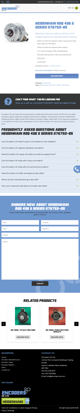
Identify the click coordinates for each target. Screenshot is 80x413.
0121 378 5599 (50, 374)
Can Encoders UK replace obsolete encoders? (22, 148)
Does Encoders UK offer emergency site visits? (22, 173)
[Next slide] (76, 324)
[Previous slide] (3, 324)
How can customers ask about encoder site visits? (24, 186)
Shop (3, 367)
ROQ (41, 85)
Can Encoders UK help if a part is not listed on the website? (28, 142)
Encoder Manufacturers (10, 360)
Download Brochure (46, 2)
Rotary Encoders (50, 85)
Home (3, 357)
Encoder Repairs (7, 365)
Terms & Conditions (9, 408)
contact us (62, 70)
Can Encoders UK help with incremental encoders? (25, 167)
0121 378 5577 (49, 371)
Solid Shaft (65, 85)
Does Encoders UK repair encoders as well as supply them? (28, 154)
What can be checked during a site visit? (20, 180)
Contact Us (59, 2)
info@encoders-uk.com (56, 376)
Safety (58, 85)
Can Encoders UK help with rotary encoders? (22, 161)
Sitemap (11, 411)
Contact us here (54, 66)
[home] (10, 8)
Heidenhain (47, 83)
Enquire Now (57, 76)
